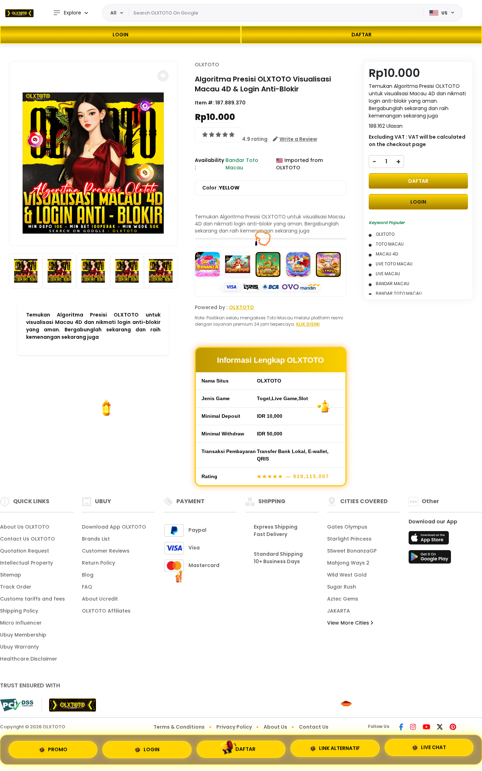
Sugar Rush (341, 586)
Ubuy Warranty (19, 646)
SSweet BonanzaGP (351, 550)
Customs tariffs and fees (32, 598)
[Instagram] (413, 727)
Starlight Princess (349, 538)
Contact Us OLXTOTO (27, 538)
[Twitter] (440, 727)
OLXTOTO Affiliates (106, 610)
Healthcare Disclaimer (28, 658)
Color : (221, 187)
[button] (163, 76)
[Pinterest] (453, 727)
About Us (275, 726)
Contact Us (314, 726)
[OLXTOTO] (19, 13)
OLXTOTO (207, 64)
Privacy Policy (234, 726)
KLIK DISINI (308, 324)
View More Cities (348, 622)
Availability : (209, 164)
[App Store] (430, 540)
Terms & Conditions (179, 726)
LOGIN (120, 34)
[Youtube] (426, 727)
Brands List (96, 538)
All (113, 13)
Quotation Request (24, 550)
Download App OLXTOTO (114, 526)
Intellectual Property (26, 562)
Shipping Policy (19, 610)
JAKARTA (338, 610)
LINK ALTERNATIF (339, 749)
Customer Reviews (105, 550)
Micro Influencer (21, 622)
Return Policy (98, 562)
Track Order (15, 586)
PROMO (57, 747)
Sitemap (10, 574)
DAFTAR (361, 34)
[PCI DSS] (16, 705)
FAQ (87, 586)
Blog (88, 574)
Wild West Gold (347, 574)
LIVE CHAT (433, 749)
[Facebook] (401, 727)
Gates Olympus (347, 526)
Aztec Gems (342, 598)
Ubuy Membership (23, 634)
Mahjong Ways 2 (348, 562)
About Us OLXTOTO (24, 526)
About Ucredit (100, 598)
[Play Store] (430, 559)
